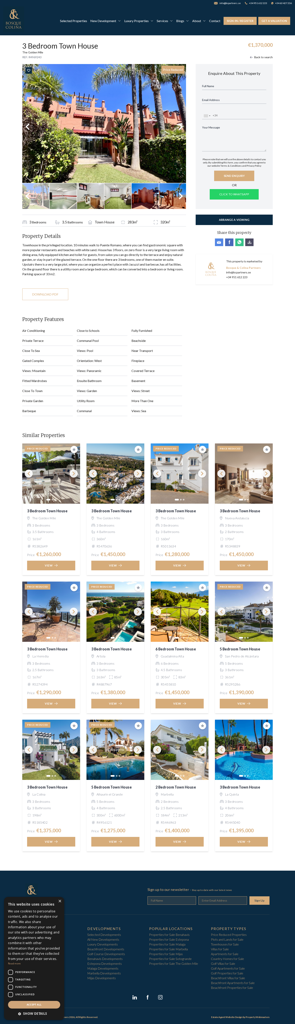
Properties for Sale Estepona (169, 939)
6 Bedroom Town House (176, 649)
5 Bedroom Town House (240, 649)
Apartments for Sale (224, 954)
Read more (14, 963)
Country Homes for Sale (227, 959)
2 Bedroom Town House (176, 787)
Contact (214, 21)
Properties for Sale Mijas (166, 954)
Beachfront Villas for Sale (228, 978)
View (49, 565)
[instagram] (160, 997)
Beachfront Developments (105, 949)
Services (162, 21)
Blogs (180, 21)
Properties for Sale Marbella (168, 949)
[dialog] (34, 958)
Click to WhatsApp (234, 194)
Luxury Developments (102, 944)
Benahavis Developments (105, 959)
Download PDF (45, 294)
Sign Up (259, 900)
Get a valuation (274, 20)
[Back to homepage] (13, 21)
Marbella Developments (104, 973)
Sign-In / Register (240, 20)
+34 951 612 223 (236, 277)
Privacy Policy (254, 165)
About (196, 21)
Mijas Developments (101, 978)
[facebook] (147, 997)
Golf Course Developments (106, 954)
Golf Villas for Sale (223, 963)
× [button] (59, 901)
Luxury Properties (136, 21)
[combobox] (207, 115)
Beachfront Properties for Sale (232, 987)
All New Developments (103, 939)
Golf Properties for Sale (227, 973)
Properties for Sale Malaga (167, 944)
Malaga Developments (102, 968)
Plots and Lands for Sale (227, 939)
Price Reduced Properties (229, 934)
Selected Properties (73, 21)
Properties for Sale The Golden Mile (173, 963)
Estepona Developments (104, 963)
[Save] (28, 70)
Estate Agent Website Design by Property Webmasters (240, 1017)
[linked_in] (134, 997)
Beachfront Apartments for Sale (233, 983)
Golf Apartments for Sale (228, 968)
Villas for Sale (220, 949)
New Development (103, 21)
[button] (34, 1013)
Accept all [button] (34, 1004)
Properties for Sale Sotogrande (170, 959)
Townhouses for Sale (225, 944)
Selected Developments (104, 934)
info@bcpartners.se (238, 272)
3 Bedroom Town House (47, 511)
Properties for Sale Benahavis (169, 934)
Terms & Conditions (231, 165)
